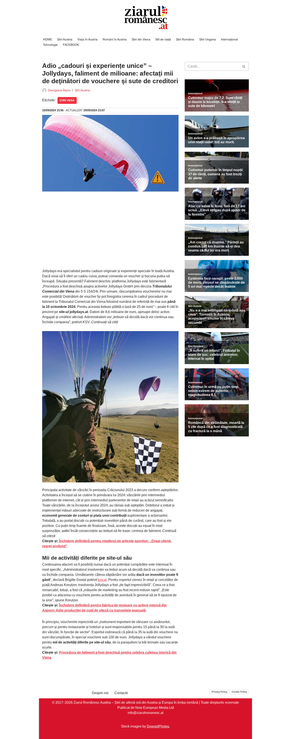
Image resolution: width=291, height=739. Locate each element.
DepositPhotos (158, 726)
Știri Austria (64, 39)
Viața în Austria (87, 39)
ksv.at (102, 580)
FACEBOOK (71, 44)
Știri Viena (67, 100)
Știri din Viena (141, 39)
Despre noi (100, 693)
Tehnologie (50, 44)
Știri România (185, 39)
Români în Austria (115, 39)
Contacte (121, 693)
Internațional (229, 39)
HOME (47, 39)
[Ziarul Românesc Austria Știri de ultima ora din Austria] (145, 17)
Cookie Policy (239, 691)
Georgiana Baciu (59, 90)
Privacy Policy (219, 691)
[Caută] (244, 66)
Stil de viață (163, 39)
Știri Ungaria (207, 39)
